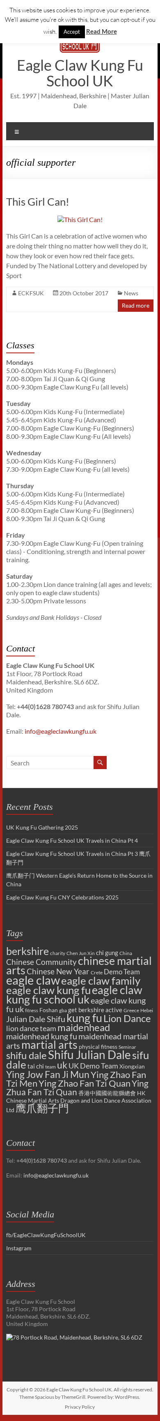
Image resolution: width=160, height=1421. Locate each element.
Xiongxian (132, 1066)
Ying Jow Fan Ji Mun (47, 1074)
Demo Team (122, 972)
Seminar (127, 1047)
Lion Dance (127, 1018)
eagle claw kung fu (48, 990)
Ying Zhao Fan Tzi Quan (84, 1083)
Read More (101, 31)
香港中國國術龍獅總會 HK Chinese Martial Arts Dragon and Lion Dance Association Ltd (78, 1101)
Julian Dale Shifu (35, 1019)
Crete (97, 972)
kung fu (84, 1018)
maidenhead (83, 1027)
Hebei (146, 1010)
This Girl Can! (37, 201)
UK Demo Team (93, 1065)
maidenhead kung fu (41, 1036)
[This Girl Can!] (80, 219)
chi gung (107, 952)
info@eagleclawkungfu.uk (60, 731)
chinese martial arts (79, 965)
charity (57, 953)
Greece (131, 1010)
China (125, 953)
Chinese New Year (58, 971)
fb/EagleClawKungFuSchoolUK (46, 1234)
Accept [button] (72, 31)
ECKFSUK (31, 293)
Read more (135, 305)
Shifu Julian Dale (89, 1055)
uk (62, 1065)
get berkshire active (95, 1009)
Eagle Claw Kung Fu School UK (80, 73)
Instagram (19, 1248)
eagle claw (33, 980)
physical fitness (98, 1046)
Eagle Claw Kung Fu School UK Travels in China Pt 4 (72, 840)
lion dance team (31, 1028)
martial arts (49, 1044)
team (50, 1067)
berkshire (27, 951)
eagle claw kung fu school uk (74, 994)
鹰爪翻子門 (42, 1108)
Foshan (48, 1009)
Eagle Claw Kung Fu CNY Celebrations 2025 (62, 897)
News (131, 293)
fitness (31, 1010)
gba (63, 1010)
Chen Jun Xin (80, 953)
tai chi (35, 1066)
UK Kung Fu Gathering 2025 (42, 827)
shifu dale (26, 1055)
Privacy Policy (80, 1407)
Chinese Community (41, 962)
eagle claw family (100, 980)
